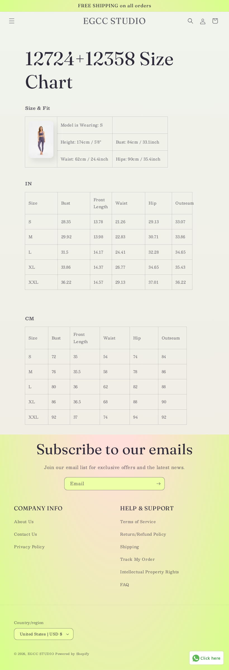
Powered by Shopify (72, 653)
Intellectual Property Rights (149, 571)
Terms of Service (138, 521)
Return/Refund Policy (143, 534)
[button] (12, 21)
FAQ (124, 584)
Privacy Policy (29, 546)
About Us (24, 521)
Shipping (129, 546)
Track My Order (137, 559)
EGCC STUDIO (41, 653)
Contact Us (25, 534)
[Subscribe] (158, 483)
